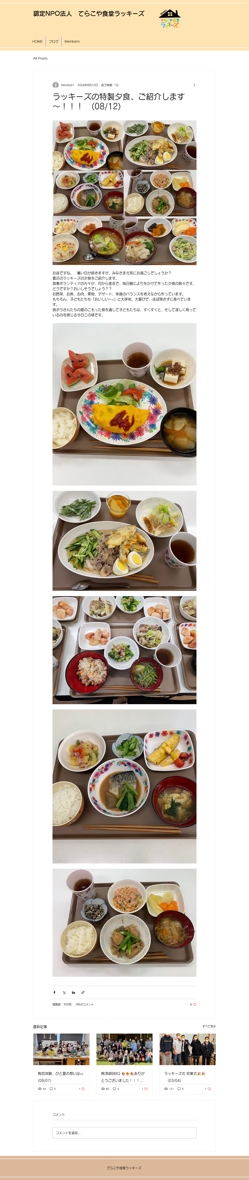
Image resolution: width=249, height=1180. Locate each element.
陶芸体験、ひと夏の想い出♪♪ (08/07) (60, 1077)
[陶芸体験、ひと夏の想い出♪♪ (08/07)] (61, 1049)
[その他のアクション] (194, 85)
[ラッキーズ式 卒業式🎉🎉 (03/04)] (188, 1049)
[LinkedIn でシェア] (73, 992)
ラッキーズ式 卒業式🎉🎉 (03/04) (184, 1077)
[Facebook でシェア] (54, 992)
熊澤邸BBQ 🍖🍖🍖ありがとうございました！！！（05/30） (123, 1078)
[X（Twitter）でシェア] (64, 992)
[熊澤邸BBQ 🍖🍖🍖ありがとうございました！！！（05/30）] (124, 1049)
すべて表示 (209, 1026)
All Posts (40, 58)
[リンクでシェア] (83, 992)
